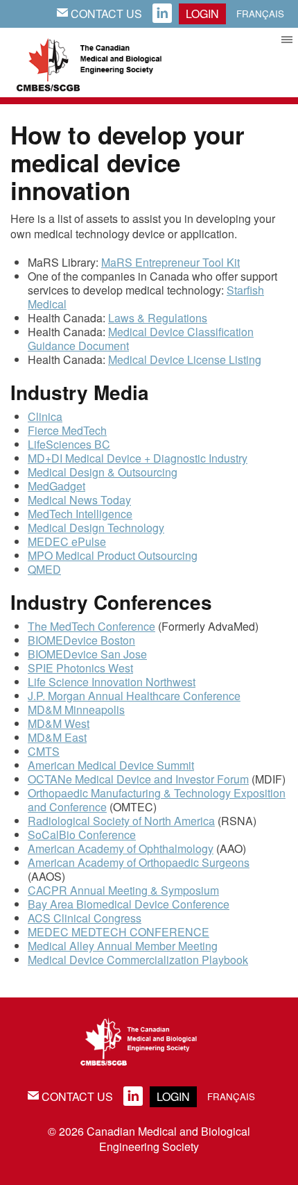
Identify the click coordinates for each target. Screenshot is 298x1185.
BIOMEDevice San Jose (87, 654)
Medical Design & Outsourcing (102, 472)
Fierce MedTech (67, 430)
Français (260, 13)
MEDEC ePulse (67, 541)
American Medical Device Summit (111, 765)
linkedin (162, 14)
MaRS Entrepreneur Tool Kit (170, 262)
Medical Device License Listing (184, 359)
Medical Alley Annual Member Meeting (123, 946)
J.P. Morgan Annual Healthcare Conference (134, 696)
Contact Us (99, 14)
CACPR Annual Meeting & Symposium (123, 890)
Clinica (45, 416)
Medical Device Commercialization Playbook (138, 960)
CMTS (44, 751)
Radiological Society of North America (121, 821)
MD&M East (57, 737)
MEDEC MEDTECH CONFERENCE (118, 932)
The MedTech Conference (91, 626)
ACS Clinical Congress (84, 918)
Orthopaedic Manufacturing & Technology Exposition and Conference (157, 800)
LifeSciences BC (69, 444)
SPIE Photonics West (80, 668)
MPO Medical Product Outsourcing (113, 555)
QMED (44, 569)
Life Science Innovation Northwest (111, 682)
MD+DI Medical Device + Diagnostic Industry (137, 458)
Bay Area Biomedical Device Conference (128, 904)
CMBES (104, 62)
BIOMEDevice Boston (81, 640)
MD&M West (58, 723)
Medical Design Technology (96, 528)
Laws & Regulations (157, 318)
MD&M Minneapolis (76, 710)
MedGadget (56, 486)
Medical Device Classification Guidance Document (141, 339)
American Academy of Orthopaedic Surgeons (138, 862)
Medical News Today (79, 500)
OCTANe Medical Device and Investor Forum (138, 779)
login (202, 14)
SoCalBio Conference (82, 835)
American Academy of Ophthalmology (120, 848)
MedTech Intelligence (80, 514)
